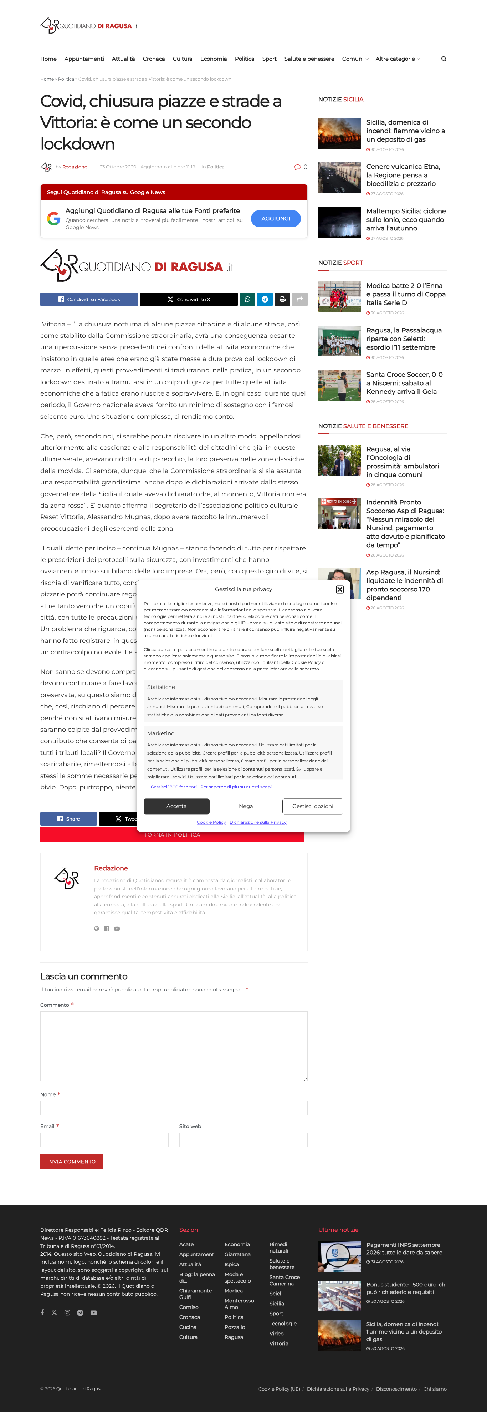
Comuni (353, 58)
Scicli (276, 1293)
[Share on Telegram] (265, 299)
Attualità (123, 58)
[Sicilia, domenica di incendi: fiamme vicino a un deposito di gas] (339, 133)
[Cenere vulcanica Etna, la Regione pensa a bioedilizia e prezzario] (339, 177)
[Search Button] (444, 59)
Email (50, 1126)
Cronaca (154, 58)
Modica (234, 1290)
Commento (57, 1004)
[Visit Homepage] (88, 25)
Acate (186, 1244)
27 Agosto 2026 (387, 193)
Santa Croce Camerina (285, 1280)
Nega (246, 806)
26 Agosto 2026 (387, 555)
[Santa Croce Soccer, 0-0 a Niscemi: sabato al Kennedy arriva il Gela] (339, 385)
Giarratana (238, 1254)
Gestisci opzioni (312, 806)
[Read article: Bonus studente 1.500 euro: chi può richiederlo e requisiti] (339, 1296)
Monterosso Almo (239, 1303)
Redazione (74, 166)
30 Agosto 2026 (387, 149)
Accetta (176, 806)
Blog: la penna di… (197, 1277)
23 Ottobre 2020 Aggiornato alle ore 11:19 (149, 166)
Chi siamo (435, 1389)
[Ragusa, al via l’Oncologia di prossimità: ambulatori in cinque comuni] (339, 460)
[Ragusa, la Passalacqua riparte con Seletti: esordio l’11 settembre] (339, 341)
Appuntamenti (84, 58)
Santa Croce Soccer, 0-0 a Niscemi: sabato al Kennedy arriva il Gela (404, 383)
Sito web (190, 1126)
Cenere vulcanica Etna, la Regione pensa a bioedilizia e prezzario (403, 175)
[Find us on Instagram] (67, 1313)
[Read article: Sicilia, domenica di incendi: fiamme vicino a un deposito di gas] (339, 1335)
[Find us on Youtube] (94, 1313)
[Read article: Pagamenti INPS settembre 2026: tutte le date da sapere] (339, 1256)
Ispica (232, 1264)
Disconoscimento (396, 1389)
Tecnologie (283, 1323)
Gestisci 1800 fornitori (174, 787)
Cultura (183, 58)
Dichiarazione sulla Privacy (258, 822)
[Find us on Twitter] (54, 1313)
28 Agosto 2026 (387, 401)
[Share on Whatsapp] (247, 299)
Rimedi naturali (279, 1247)
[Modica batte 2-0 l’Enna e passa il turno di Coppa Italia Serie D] (339, 296)
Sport (269, 58)
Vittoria (279, 1343)
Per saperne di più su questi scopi (236, 787)
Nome (50, 1094)
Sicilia (277, 1303)
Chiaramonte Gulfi (195, 1293)
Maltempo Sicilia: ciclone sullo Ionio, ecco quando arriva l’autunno (406, 219)
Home (48, 58)
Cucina (187, 1327)
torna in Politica (172, 835)
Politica (245, 58)
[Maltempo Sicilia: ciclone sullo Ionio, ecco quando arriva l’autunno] (339, 222)
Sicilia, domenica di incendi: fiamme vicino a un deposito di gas (405, 130)
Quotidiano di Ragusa (79, 1388)
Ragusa (234, 1337)
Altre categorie (395, 58)
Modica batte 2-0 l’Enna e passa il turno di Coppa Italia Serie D (406, 294)
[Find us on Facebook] (42, 1313)
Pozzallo (235, 1327)
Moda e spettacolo (238, 1277)
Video (277, 1333)
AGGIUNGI (276, 218)
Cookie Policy (211, 822)
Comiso (189, 1307)
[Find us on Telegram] (80, 1313)
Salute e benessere (309, 58)
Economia (213, 58)
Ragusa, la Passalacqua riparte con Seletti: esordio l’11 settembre (404, 338)
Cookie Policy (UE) (279, 1389)
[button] (339, 589)
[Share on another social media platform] (300, 299)
